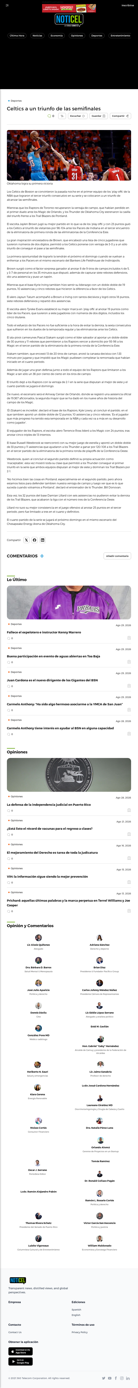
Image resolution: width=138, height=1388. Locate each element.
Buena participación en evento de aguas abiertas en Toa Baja (53, 656)
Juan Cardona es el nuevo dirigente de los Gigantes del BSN (52, 680)
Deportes (96, 35)
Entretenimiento (120, 35)
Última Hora (17, 35)
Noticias (37, 35)
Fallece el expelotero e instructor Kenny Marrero (44, 632)
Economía (57, 35)
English (76, 1315)
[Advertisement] (69, 65)
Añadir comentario (117, 556)
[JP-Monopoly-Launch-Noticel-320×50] (69, 8)
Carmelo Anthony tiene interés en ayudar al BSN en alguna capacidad (60, 728)
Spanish (76, 1309)
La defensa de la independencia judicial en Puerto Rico (49, 804)
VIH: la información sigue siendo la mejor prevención (47, 876)
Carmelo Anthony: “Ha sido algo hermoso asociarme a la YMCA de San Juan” (65, 704)
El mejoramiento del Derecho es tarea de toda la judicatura (52, 852)
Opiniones (77, 35)
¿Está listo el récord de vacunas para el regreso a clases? (50, 828)
